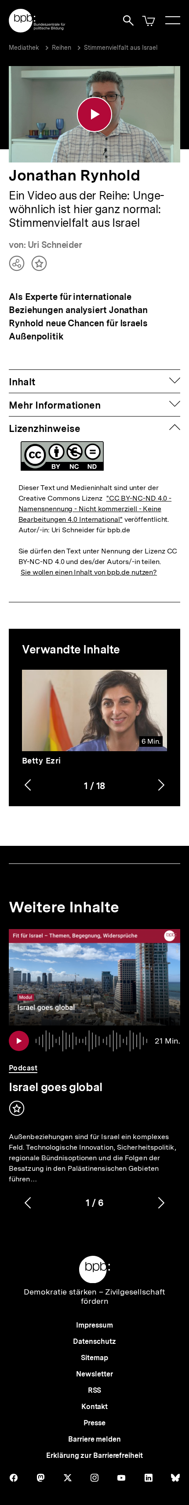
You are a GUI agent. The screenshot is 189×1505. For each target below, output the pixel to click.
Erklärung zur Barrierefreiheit (94, 1455)
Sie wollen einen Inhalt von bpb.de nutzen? (89, 572)
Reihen (61, 47)
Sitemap (94, 1358)
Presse (94, 1423)
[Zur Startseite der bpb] (37, 29)
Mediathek (24, 47)
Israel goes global (55, 1087)
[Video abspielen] (94, 114)
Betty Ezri (41, 760)
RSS (95, 1390)
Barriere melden (94, 1439)
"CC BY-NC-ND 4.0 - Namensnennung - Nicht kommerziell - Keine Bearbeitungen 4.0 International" (95, 509)
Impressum (94, 1325)
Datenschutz (94, 1341)
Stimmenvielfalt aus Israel (121, 47)
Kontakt (94, 1406)
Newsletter (94, 1374)
